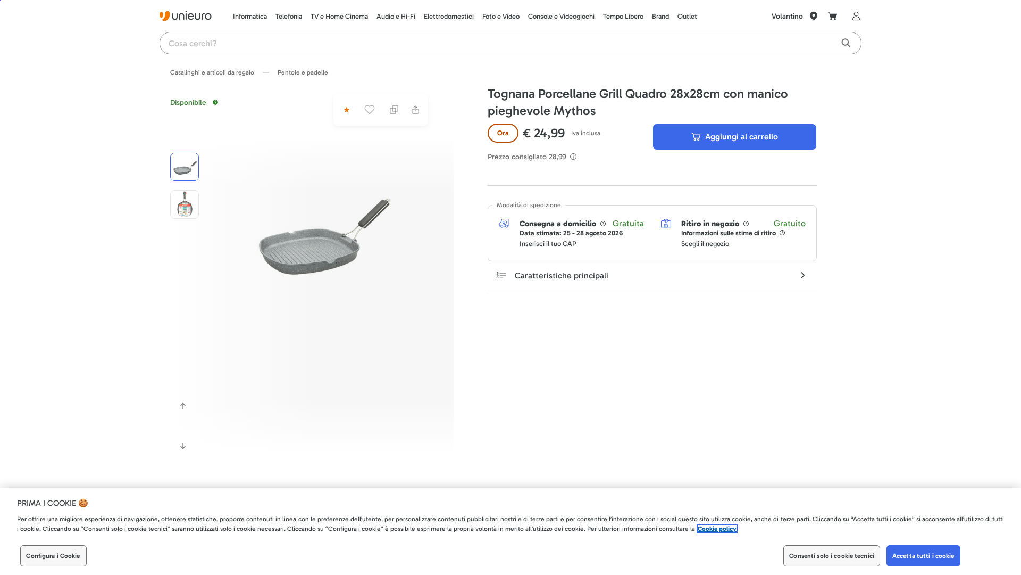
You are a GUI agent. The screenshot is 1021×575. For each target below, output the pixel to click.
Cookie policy (717, 528)
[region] (510, 531)
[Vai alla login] (854, 16)
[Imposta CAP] (813, 16)
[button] (321, 232)
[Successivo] (182, 446)
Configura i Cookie (53, 556)
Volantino (787, 16)
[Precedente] (182, 405)
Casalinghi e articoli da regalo (212, 72)
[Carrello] (832, 16)
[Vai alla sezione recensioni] (345, 109)
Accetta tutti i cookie (923, 556)
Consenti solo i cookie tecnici (831, 556)
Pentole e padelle (303, 72)
